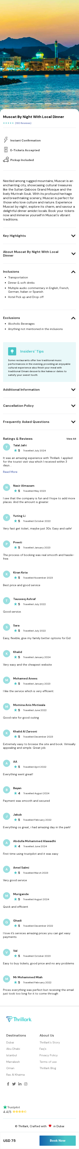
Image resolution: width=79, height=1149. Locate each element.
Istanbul (11, 1055)
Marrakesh (13, 1062)
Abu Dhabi (13, 1049)
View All (71, 438)
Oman (10, 1068)
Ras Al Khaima (15, 1074)
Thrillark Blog (48, 1068)
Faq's (43, 1049)
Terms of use (48, 1062)
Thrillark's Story (50, 1042)
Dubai (10, 1042)
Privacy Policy (49, 1055)
